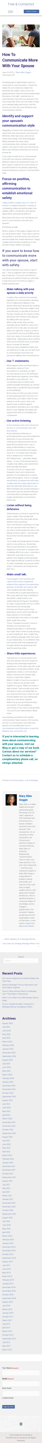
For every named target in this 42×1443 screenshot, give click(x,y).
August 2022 (7, 1137)
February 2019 (8, 1280)
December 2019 (8, 1247)
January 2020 (7, 1243)
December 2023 (8, 1086)
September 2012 (9, 1339)
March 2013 (7, 1331)
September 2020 (9, 1214)
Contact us (9, 755)
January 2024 (7, 1082)
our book (33, 747)
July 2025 (6, 1027)
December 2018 (8, 1287)
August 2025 (7, 1023)
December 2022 (8, 1122)
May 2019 (6, 1272)
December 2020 (8, 1203)
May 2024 (6, 1071)
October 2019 (7, 1254)
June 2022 (6, 1144)
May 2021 (6, 1188)
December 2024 (8, 1052)
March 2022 (7, 1155)
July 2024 (6, 1064)
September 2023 (9, 1096)
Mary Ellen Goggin (23, 72)
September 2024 (9, 1056)
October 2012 (7, 1335)
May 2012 (6, 1346)
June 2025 (6, 1030)
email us (28, 1435)
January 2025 (7, 1049)
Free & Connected (21, 4)
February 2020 (8, 1239)
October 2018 (7, 1294)
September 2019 (9, 1258)
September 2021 (9, 1177)
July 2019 (6, 1265)
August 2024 (7, 1060)
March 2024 (7, 1075)
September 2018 (9, 1298)
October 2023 (7, 1093)
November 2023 (8, 1089)
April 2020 (6, 1232)
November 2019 (8, 1250)
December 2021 (8, 1166)
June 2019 (6, 1269)
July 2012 (6, 1342)
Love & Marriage (31, 780)
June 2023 (6, 1107)
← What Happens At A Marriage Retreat (18, 939)
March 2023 (7, 1118)
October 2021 (7, 1173)
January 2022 (7, 1162)
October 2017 (7, 1316)
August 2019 (7, 1261)
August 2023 (7, 1100)
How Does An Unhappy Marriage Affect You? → (21, 944)
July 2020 (6, 1221)
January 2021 (7, 1199)
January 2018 (7, 1313)
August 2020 (7, 1218)
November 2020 (8, 1207)
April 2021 (6, 1192)
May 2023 (6, 1111)
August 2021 (7, 1181)
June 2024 (6, 1067)
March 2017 (7, 1320)
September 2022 (9, 1133)
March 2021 (7, 1196)
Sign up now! (8, 1407)
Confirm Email (7, 1398)
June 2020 (6, 1225)
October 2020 (7, 1210)
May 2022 (6, 1148)
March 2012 (7, 1350)
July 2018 (6, 1305)
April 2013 (6, 1328)
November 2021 (8, 1170)
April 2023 (6, 1115)
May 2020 (6, 1229)
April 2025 (6, 1038)
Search (21, 957)
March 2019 (7, 1276)
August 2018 (7, 1302)
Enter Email (6, 1388)
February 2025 (8, 1045)
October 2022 (7, 1129)
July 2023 (6, 1104)
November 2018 (8, 1291)
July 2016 (6, 1324)
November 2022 (8, 1126)
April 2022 (6, 1151)
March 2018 (7, 1309)
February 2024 (8, 1078)
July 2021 (6, 1184)
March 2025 (7, 1041)
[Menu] (10, 12)
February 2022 (8, 1159)
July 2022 (6, 1140)
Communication (17, 780)
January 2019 (7, 1283)
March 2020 (7, 1236)
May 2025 (6, 1034)
